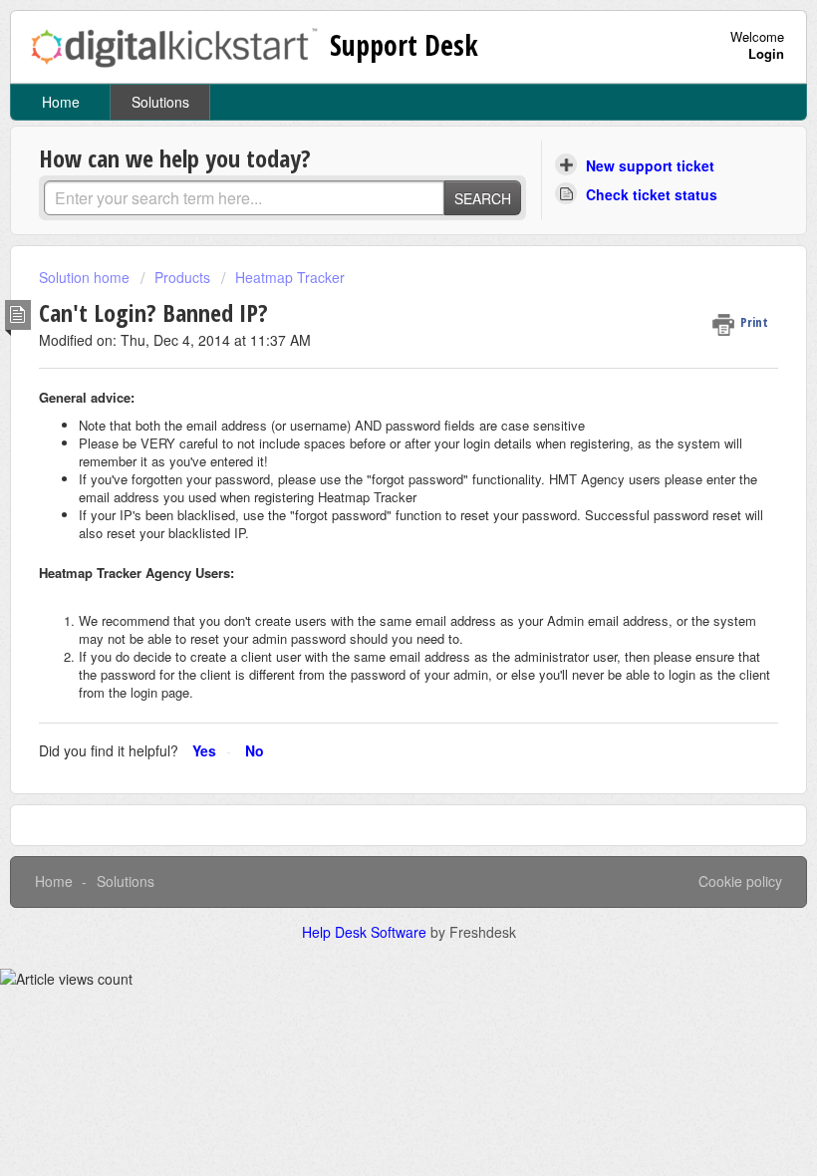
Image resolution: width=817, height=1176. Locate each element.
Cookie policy (740, 881)
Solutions (160, 102)
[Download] (372, 577)
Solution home (86, 277)
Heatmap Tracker (290, 277)
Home (61, 102)
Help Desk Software (366, 932)
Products (182, 277)
